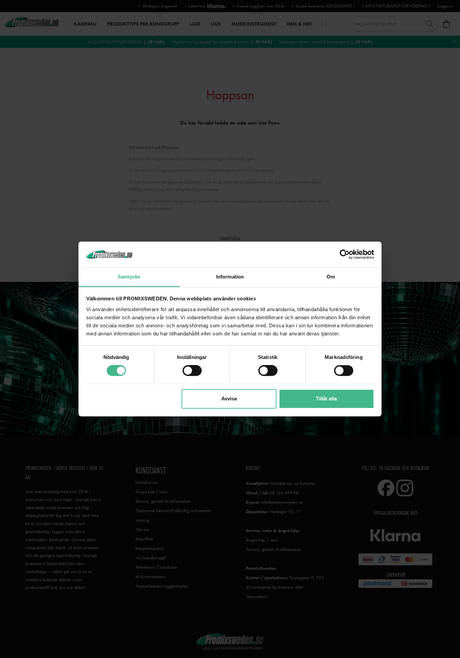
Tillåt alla (326, 398)
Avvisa (229, 398)
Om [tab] (331, 276)
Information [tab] (230, 276)
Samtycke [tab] (129, 276)
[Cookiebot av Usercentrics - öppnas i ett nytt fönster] (344, 255)
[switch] (192, 370)
